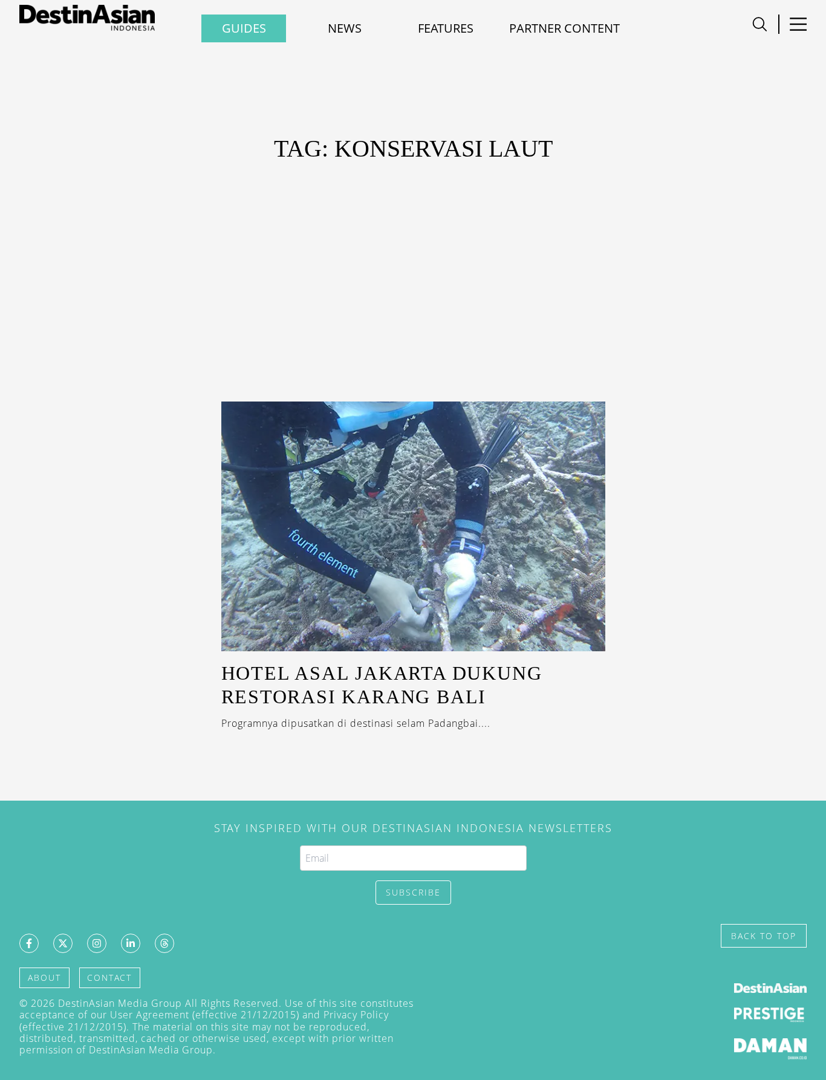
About (44, 977)
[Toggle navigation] (760, 24)
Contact (109, 977)
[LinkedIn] (130, 943)
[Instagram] (96, 943)
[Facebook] (29, 943)
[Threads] (164, 943)
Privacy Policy (356, 1014)
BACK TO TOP (763, 936)
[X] (63, 943)
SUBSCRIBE (413, 892)
